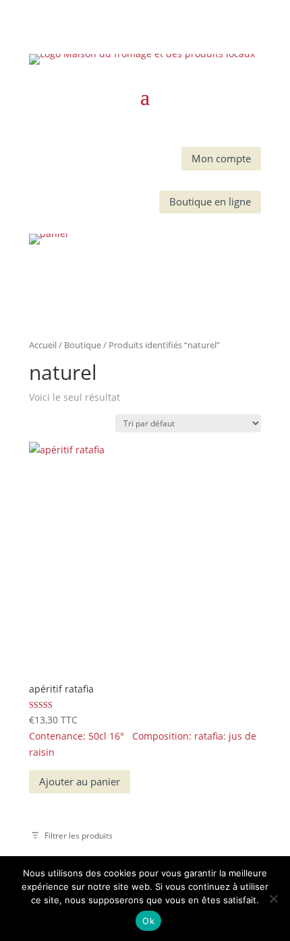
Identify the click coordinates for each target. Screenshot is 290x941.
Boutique (82, 345)
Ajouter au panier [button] (79, 781)
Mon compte (221, 158)
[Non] (273, 898)
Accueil (43, 345)
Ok (148, 920)
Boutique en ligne (210, 201)
